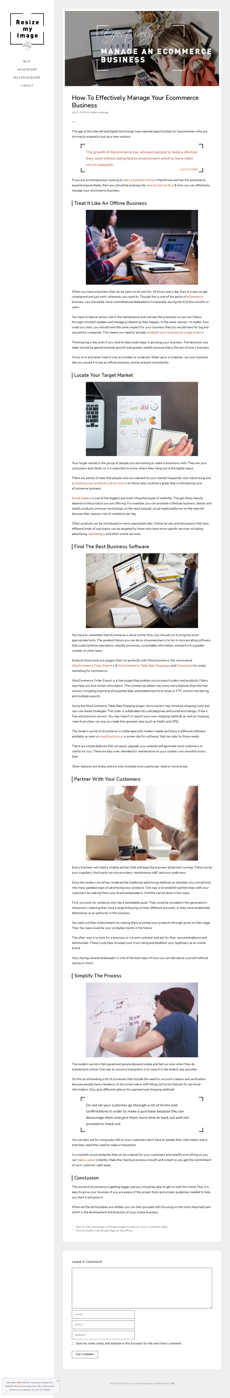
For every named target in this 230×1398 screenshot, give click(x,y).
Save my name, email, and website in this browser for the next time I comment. (129, 1343)
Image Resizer (27, 69)
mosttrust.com (110, 736)
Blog (27, 61)
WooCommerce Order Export (92, 666)
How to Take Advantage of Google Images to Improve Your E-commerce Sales (122, 1227)
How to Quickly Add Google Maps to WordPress (104, 1230)
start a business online (138, 180)
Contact (27, 86)
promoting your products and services (98, 483)
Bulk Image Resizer (27, 77)
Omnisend (183, 666)
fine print (18, 1386)
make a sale (85, 1160)
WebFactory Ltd (164, 1383)
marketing (95, 534)
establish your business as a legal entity (174, 332)
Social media (80, 498)
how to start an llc (159, 185)
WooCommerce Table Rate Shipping (143, 666)
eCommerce (195, 297)
